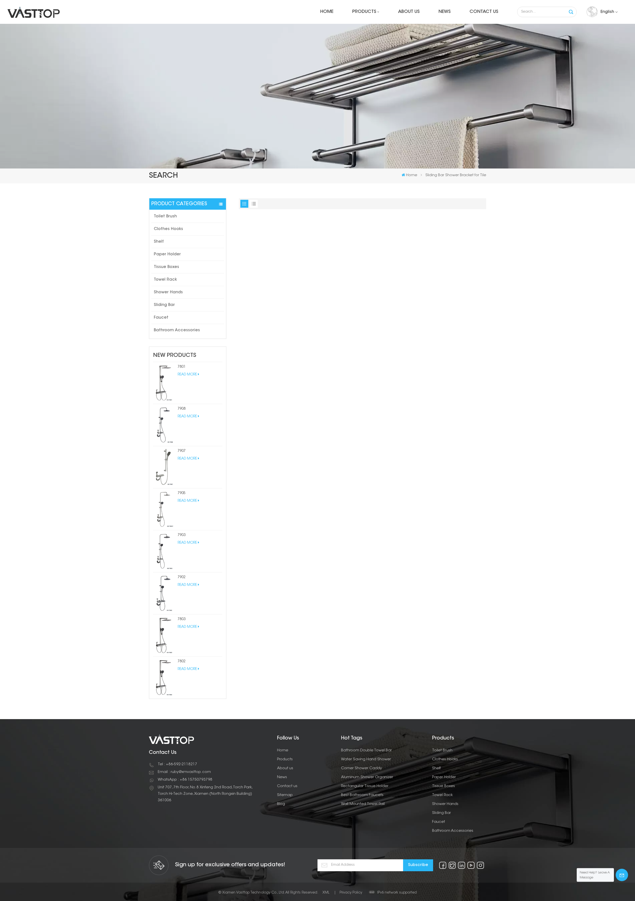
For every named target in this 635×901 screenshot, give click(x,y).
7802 (182, 661)
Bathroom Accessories (177, 330)
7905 (182, 493)
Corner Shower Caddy (361, 768)
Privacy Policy (351, 893)
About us (409, 12)
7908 (182, 409)
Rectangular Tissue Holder (364, 786)
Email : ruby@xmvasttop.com (184, 772)
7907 (182, 451)
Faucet (161, 318)
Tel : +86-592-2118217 (177, 764)
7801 (182, 367)
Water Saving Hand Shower (366, 759)
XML (325, 893)
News (445, 12)
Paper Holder (167, 254)
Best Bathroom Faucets (362, 795)
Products (364, 12)
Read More (187, 374)
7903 (182, 535)
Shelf (159, 242)
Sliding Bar (164, 305)
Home (326, 12)
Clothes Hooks (168, 229)
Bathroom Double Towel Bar (366, 750)
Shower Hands (168, 292)
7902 (182, 577)
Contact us (484, 12)
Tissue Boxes (166, 267)
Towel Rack (165, 280)
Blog (281, 804)
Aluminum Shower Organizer (367, 777)
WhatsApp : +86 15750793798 (185, 780)
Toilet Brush (165, 216)
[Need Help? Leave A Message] (622, 875)
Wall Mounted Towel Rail (363, 804)
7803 (182, 619)
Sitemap (285, 795)
